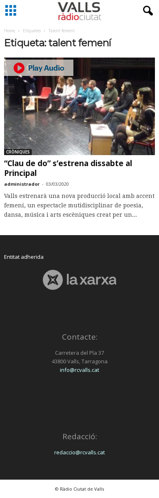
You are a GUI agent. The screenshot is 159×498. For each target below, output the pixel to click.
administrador (22, 184)
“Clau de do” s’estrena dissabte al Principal (68, 168)
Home (9, 30)
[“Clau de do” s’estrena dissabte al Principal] (79, 106)
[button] (146, 11)
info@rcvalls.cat (79, 370)
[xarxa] (79, 280)
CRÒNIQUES (18, 152)
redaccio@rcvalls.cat (79, 452)
